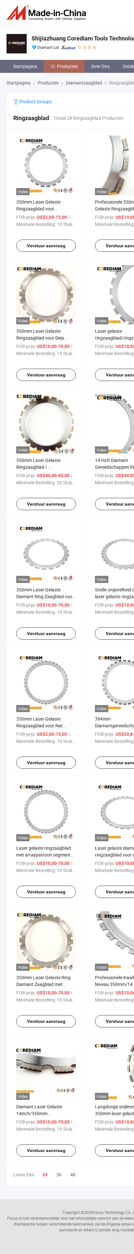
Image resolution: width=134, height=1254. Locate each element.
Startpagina (25, 66)
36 (58, 1174)
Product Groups (35, 101)
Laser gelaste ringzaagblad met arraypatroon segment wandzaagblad (43, 855)
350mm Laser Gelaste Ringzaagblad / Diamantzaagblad (38, 467)
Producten (67, 66)
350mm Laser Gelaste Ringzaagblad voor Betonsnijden (38, 208)
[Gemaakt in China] (47, 12)
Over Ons (100, 66)
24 (44, 1174)
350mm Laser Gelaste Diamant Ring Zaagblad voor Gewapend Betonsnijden (45, 596)
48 (72, 1174)
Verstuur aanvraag (46, 245)
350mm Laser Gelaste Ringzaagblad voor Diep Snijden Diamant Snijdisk (40, 338)
